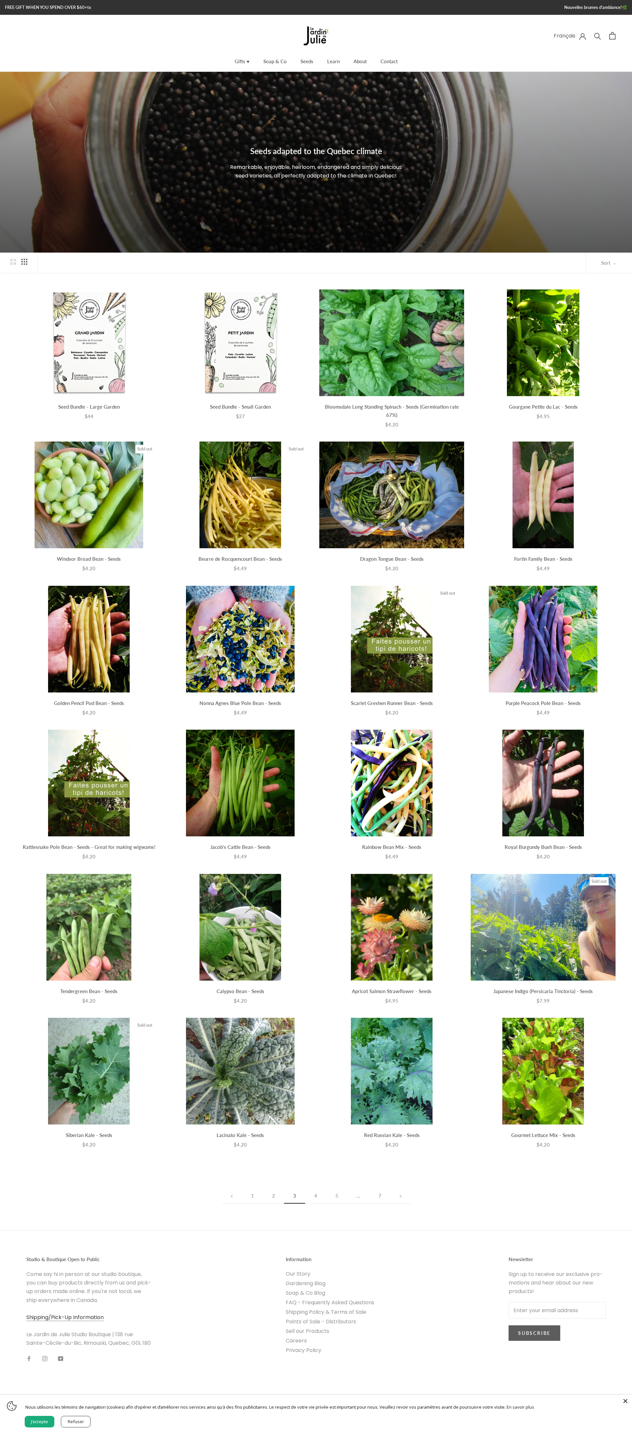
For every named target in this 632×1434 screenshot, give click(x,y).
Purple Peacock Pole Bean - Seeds (543, 703)
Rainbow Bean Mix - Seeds (391, 847)
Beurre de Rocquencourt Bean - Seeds (240, 559)
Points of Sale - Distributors (321, 1321)
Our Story (298, 1274)
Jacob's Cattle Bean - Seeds (240, 847)
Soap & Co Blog (305, 1293)
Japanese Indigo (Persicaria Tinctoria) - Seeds (543, 991)
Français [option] (564, 36)
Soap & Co (275, 61)
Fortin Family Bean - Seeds (543, 559)
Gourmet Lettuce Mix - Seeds (543, 1135)
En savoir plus (520, 1407)
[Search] (597, 35)
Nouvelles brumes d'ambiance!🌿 (595, 7)
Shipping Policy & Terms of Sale (326, 1312)
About (360, 61)
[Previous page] (232, 1196)
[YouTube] (60, 1358)
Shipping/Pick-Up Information (65, 1317)
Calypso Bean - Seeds (240, 991)
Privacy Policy (303, 1350)
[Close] (625, 1401)
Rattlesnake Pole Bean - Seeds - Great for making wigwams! (89, 847)
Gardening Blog (306, 1283)
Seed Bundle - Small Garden (240, 407)
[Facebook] (29, 1358)
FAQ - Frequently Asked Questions (330, 1302)
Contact (389, 61)
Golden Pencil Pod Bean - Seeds (89, 703)
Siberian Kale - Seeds (89, 1135)
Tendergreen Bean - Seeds (89, 991)
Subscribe (534, 1333)
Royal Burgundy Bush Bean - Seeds (543, 847)
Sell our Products (307, 1331)
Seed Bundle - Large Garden (89, 407)
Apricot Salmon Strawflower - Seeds (392, 991)
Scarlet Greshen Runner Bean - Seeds (392, 703)
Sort (606, 263)
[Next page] (400, 1196)
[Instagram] (44, 1358)
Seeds (307, 61)
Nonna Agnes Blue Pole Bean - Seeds (240, 703)
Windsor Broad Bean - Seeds (89, 559)
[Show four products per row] (24, 262)
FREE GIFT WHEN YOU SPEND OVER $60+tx (48, 7)
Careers (296, 1340)
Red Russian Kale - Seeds (392, 1135)
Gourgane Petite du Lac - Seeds (543, 407)
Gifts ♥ (242, 61)
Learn (333, 61)
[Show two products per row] (13, 262)
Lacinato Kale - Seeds (240, 1135)
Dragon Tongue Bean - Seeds (392, 559)
